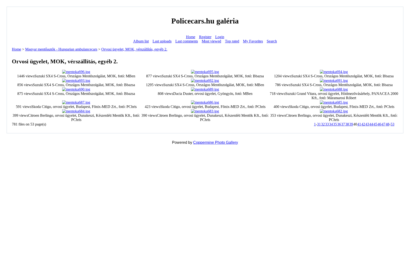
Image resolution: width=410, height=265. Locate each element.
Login (219, 37)
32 (323, 124)
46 (379, 124)
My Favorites (253, 41)
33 (327, 124)
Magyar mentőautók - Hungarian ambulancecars (61, 49)
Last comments (186, 41)
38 (347, 124)
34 (331, 124)
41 (359, 124)
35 (335, 124)
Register (205, 37)
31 (319, 124)
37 (343, 124)
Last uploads (162, 41)
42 (363, 124)
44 (371, 124)
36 (339, 124)
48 (387, 124)
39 (351, 124)
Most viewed (211, 41)
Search (272, 41)
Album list (141, 41)
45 (375, 124)
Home (190, 37)
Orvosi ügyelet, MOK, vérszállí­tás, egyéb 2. (134, 49)
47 (383, 124)
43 (367, 124)
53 (392, 124)
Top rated (232, 41)
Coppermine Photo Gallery (215, 142)
